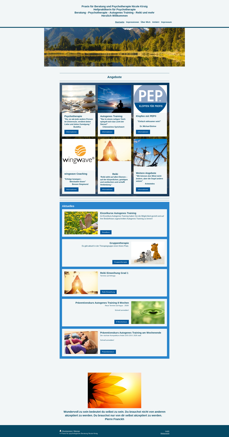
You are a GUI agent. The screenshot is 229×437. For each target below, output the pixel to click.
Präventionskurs (108, 352)
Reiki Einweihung (108, 292)
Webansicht (165, 433)
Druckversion (67, 431)
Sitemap (77, 431)
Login (167, 431)
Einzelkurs (106, 232)
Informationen (71, 132)
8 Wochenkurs (121, 322)
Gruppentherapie (120, 262)
